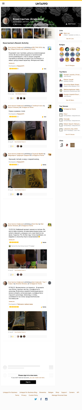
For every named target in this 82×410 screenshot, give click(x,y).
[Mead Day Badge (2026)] (77, 49)
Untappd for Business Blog (28, 392)
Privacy (23, 395)
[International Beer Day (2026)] (67, 49)
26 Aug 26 (10, 141)
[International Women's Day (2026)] (61, 59)
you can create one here (37, 377)
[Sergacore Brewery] (61, 145)
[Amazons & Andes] (77, 54)
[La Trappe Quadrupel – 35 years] (72, 59)
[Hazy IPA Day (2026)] (61, 49)
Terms (17, 395)
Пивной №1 (20, 66)
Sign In (28, 382)
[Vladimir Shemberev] (21, 98)
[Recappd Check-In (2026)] (61, 54)
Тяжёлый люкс (37, 105)
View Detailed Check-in (20, 93)
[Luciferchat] (18, 274)
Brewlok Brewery (22, 284)
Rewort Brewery (13, 107)
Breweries (42, 392)
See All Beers (70, 100)
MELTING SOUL (37, 47)
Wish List (67, 33)
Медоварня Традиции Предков (19, 155)
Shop (57, 392)
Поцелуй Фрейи (37, 153)
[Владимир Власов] (18, 336)
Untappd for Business (10, 392)
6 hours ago (11, 93)
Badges (50, 392)
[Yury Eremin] (24, 98)
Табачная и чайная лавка (25, 304)
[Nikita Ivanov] (18, 98)
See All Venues (70, 134)
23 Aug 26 (10, 270)
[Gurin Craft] (72, 145)
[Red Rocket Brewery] (67, 145)
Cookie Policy (33, 395)
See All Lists (70, 38)
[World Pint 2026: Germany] (67, 54)
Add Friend (71, 24)
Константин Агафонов (15, 47)
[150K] (67, 59)
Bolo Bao (35, 224)
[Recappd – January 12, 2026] (77, 59)
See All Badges (70, 65)
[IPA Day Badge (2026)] (72, 49)
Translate (11, 63)
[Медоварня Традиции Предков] (18, 194)
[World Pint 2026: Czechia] (72, 54)
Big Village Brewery (14, 49)
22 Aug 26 (10, 332)
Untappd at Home (29, 49)
